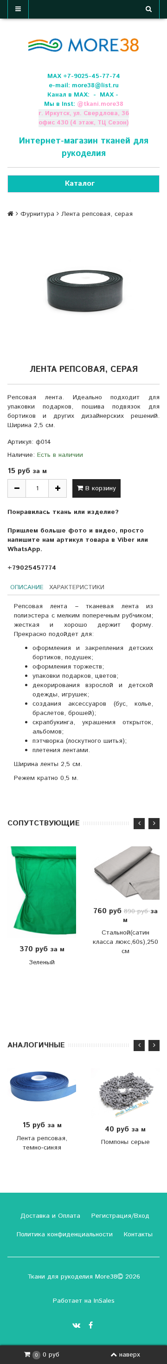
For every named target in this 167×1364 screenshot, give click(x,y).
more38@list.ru (95, 85)
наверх (129, 1354)
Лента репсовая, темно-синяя (41, 1143)
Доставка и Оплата (49, 1216)
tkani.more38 (103, 104)
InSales (104, 1301)
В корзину (99, 488)
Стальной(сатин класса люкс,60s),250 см (125, 942)
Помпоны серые (125, 1142)
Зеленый (42, 962)
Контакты (137, 1234)
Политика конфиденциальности (63, 1234)
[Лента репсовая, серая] (83, 290)
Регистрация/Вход (119, 1216)
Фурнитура (37, 214)
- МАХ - (105, 95)
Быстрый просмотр (51, 892)
